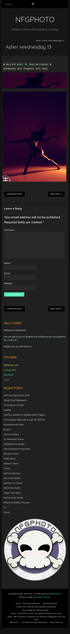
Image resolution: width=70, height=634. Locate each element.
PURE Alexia (9, 458)
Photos (44, 40)
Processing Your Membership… (36, 610)
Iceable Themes (43, 597)
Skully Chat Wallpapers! (15, 400)
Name (8, 263)
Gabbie (7, 409)
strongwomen (29, 68)
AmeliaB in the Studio (14, 444)
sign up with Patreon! (21, 346)
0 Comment (43, 64)
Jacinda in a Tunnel (13, 483)
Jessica (7, 429)
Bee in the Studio (12, 478)
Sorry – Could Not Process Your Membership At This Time (36, 613)
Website (8, 283)
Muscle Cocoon (11, 453)
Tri (5, 507)
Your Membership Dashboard (34, 622)
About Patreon (56, 622)
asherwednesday (9, 68)
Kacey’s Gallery (11, 434)
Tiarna (7, 468)
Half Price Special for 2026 (16, 395)
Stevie (7, 512)
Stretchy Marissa (12, 473)
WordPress (57, 593)
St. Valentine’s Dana (13, 439)
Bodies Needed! (50, 603)
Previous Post (15, 194)
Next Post (55, 194)
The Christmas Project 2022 (17, 448)
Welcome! (14, 622)
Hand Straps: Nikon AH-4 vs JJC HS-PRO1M (24, 419)
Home (38, 40)
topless (44, 68)
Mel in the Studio (12, 487)
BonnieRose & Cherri (14, 424)
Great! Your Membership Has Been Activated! (36, 606)
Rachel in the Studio (13, 497)
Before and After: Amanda (17, 502)
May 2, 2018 (10, 64)
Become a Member (31, 603)
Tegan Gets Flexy (12, 492)
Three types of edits (14, 405)
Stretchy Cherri (11, 463)
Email (7, 273)
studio (38, 68)
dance (19, 68)
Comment (10, 230)
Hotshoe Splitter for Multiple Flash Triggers (25, 414)
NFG (21, 64)
